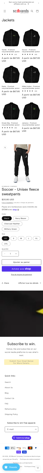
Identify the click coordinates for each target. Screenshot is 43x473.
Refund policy (10, 409)
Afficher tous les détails (28, 283)
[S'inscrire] (35, 429)
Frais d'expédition (7, 202)
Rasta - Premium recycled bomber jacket (10, 87)
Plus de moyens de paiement (21, 274)
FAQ (6, 404)
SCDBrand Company (16, 456)
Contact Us (9, 398)
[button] (4, 11)
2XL (6, 244)
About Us (9, 387)
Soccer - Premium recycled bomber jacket (31, 51)
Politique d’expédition (32, 466)
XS (5, 238)
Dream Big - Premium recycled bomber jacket (10, 124)
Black (6, 218)
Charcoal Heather (12, 224)
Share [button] (6, 283)
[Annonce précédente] (4, 3)
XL (36, 238)
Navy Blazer (20, 218)
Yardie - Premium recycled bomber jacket (10, 51)
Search (8, 382)
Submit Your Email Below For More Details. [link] (21, 362)
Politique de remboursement (30, 459)
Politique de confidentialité (22, 463)
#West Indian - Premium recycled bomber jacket (31, 87)
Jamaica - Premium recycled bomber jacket (31, 124)
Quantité (5, 249)
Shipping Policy (11, 414)
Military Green (10, 229)
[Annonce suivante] (38, 3)
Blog (6, 393)
